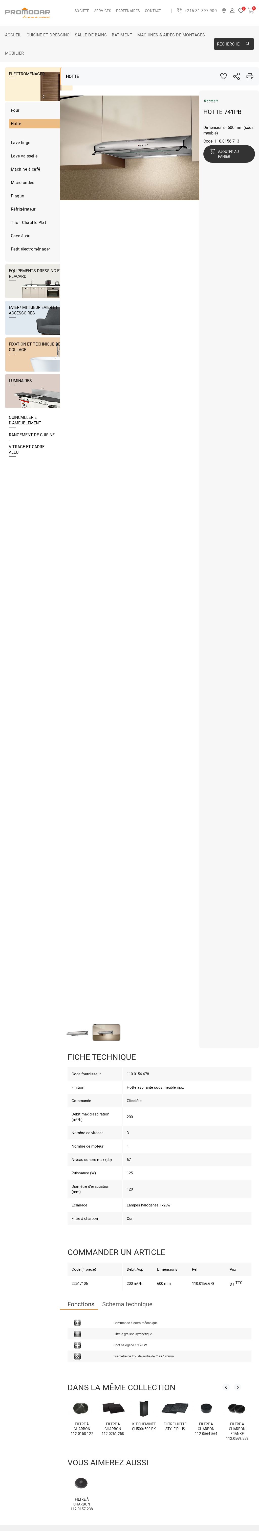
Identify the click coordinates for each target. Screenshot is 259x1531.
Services (102, 10)
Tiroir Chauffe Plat (28, 222)
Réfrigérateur (23, 209)
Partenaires (128, 10)
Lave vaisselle (24, 156)
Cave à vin (21, 235)
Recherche (228, 44)
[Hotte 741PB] (148, 198)
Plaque (17, 196)
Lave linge (20, 142)
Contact (153, 10)
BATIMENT (122, 35)
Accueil (13, 35)
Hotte (16, 123)
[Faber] (211, 103)
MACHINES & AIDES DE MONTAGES (171, 35)
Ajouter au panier (228, 154)
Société (82, 10)
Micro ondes (22, 182)
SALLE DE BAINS (91, 35)
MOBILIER (14, 53)
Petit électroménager (30, 249)
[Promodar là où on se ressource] (40, 13)
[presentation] (226, 1387)
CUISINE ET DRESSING (48, 35)
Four (15, 110)
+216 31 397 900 (201, 10)
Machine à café (25, 169)
